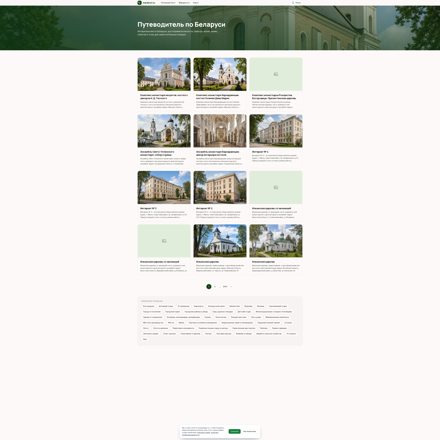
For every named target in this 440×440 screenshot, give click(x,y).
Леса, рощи (256, 317)
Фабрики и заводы (244, 334)
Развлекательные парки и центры (213, 328)
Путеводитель (168, 3)
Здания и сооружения (152, 317)
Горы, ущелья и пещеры (223, 312)
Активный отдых (166, 306)
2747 (225, 287)
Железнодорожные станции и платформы (274, 312)
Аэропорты (199, 306)
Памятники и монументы (183, 328)
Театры (208, 334)
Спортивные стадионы (190, 334)
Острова (288, 323)
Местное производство (153, 323)
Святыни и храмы (150, 334)
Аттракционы (183, 306)
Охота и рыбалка (160, 328)
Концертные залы (238, 317)
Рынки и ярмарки (279, 328)
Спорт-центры (169, 334)
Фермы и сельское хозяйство (269, 334)
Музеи (181, 323)
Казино (208, 317)
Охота (145, 328)
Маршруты (184, 3)
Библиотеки (235, 306)
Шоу (145, 339)
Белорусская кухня (216, 306)
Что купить (291, 334)
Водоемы (248, 306)
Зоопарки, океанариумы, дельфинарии (183, 317)
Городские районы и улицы (196, 312)
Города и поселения (152, 312)
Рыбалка (263, 328)
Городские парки (172, 312)
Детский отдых (244, 312)
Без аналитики (249, 431)
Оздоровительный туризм (268, 323)
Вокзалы (260, 306)
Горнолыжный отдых (278, 306)
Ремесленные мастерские (244, 328)
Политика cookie (203, 432)
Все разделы (148, 306)
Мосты (171, 323)
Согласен (235, 431)
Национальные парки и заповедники (237, 323)
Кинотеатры (221, 317)
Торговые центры (223, 334)
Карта (195, 3)
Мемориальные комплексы (277, 317)
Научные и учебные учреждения (203, 323)
